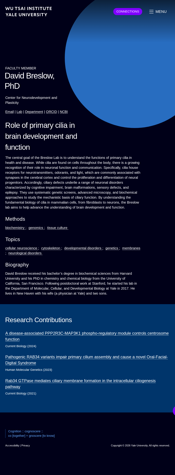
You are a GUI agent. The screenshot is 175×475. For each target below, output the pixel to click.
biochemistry (15, 228)
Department (34, 112)
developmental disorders (83, 248)
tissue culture (57, 228)
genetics (112, 248)
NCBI (64, 112)
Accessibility (12, 445)
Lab (19, 112)
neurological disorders (25, 253)
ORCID (51, 112)
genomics (36, 228)
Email (9, 112)
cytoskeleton (51, 248)
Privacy (25, 445)
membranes (131, 248)
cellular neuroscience (21, 248)
